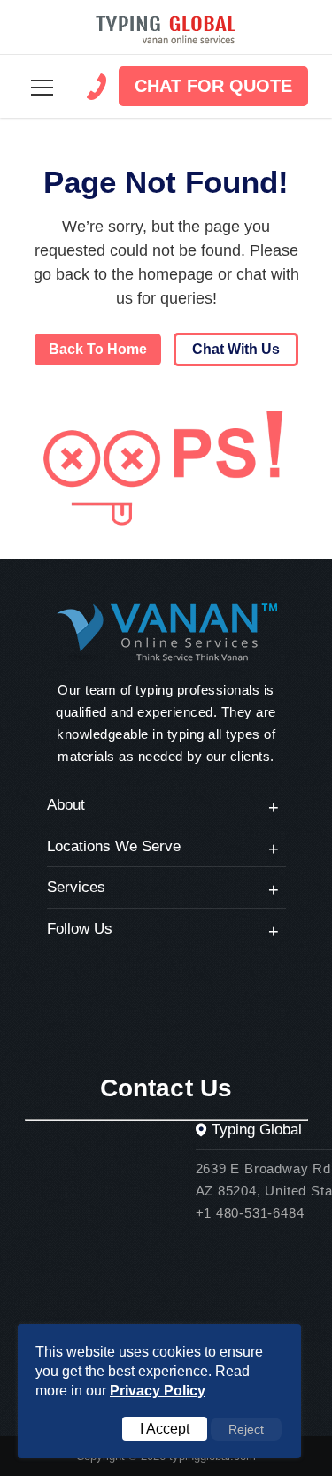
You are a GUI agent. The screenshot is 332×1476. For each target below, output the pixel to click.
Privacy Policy (157, 1390)
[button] (42, 88)
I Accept (164, 1428)
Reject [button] (246, 1429)
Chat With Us (236, 349)
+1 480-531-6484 (250, 1212)
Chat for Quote (213, 86)
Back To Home (98, 349)
